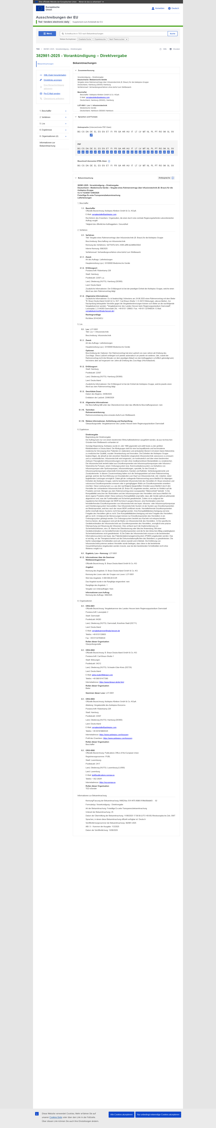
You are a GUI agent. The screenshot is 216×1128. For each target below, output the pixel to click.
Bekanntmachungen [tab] (46, 64)
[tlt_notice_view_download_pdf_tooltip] (79, 152)
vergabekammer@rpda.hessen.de (106, 631)
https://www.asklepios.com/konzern (113, 735)
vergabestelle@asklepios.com (98, 97)
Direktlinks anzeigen (53, 80)
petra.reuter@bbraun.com (102, 675)
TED (38, 49)
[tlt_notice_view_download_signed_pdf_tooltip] (91, 135)
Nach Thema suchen (117, 39)
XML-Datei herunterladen (55, 75)
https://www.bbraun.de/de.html (111, 682)
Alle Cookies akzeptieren (121, 1114)
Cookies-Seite (56, 1117)
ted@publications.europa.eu (103, 775)
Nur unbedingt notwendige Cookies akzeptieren (158, 1114)
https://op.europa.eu (107, 782)
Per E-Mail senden (52, 94)
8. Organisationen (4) (49, 136)
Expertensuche (100, 39)
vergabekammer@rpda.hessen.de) (100, 311)
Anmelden (159, 8)
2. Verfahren (45, 117)
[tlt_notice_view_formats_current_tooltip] (173, 178)
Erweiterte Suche (85, 39)
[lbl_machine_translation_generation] (109, 161)
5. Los (42, 124)
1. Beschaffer (45, 111)
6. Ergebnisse (46, 130)
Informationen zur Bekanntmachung (47, 144)
